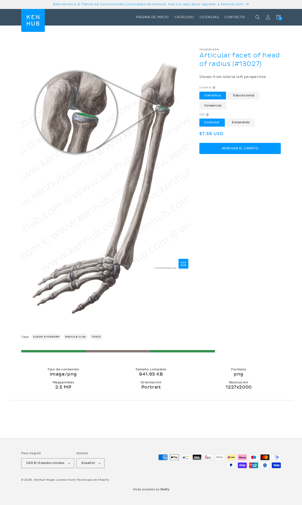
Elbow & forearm (46, 336)
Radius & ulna (75, 336)
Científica (212, 95)
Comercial (213, 105)
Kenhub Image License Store (55, 479)
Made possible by (151, 489)
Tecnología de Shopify (93, 479)
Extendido (241, 122)
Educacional (244, 95)
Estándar (212, 122)
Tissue (96, 336)
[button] (257, 17)
